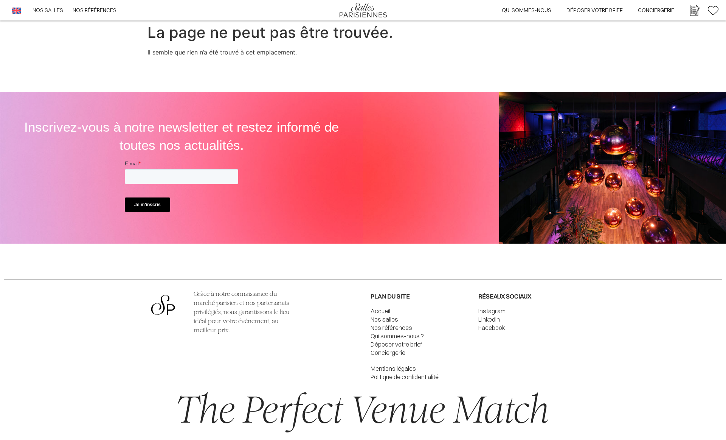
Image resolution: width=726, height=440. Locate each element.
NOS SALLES (48, 10)
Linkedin (489, 319)
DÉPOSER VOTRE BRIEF (594, 10)
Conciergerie (656, 10)
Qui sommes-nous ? (397, 336)
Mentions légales (393, 368)
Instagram (492, 311)
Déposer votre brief (396, 344)
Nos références (391, 327)
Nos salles (384, 319)
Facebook (491, 327)
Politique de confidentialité (405, 377)
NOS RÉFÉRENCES (94, 10)
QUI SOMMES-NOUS (526, 10)
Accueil (380, 311)
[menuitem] (16, 10)
